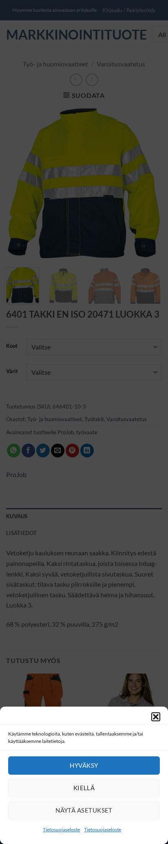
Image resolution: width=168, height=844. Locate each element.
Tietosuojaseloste (61, 829)
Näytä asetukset (84, 810)
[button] (156, 717)
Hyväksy (84, 765)
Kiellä (84, 787)
